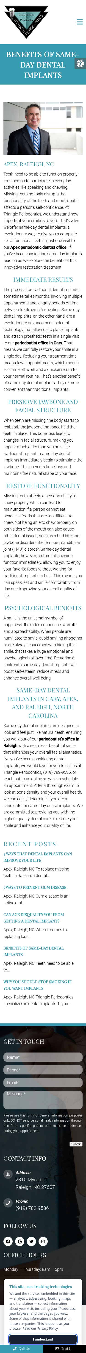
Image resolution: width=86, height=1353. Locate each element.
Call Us (24, 1349)
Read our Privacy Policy (40, 1328)
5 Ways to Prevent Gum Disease (34, 887)
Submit (76, 1144)
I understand (43, 1339)
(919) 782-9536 (32, 1208)
